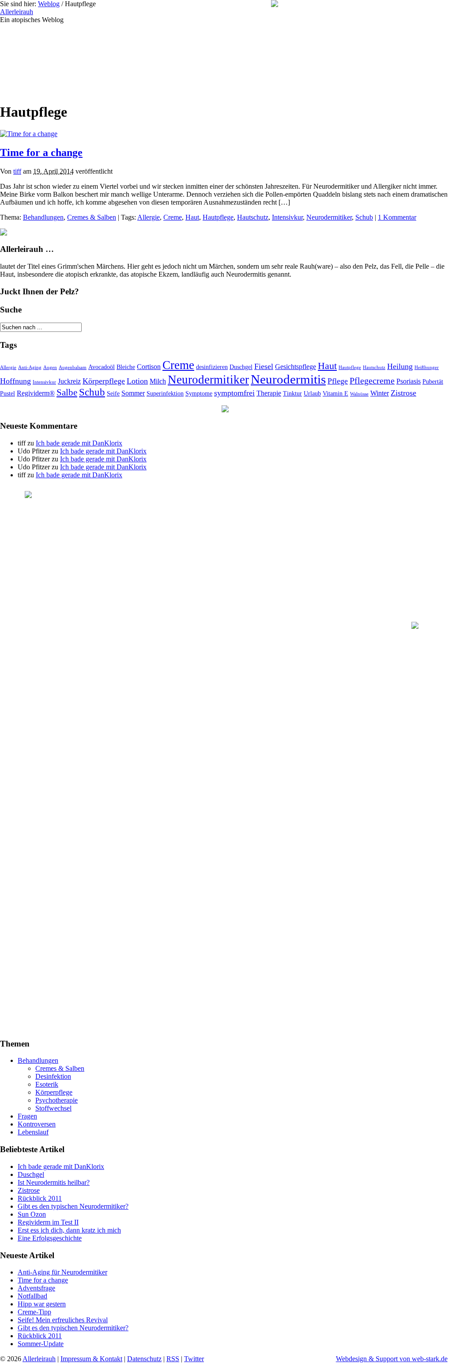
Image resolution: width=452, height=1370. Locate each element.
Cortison (149, 367)
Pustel (7, 393)
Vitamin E (335, 393)
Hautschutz (252, 217)
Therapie (268, 393)
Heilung (400, 366)
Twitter (194, 1358)
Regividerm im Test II (48, 1222)
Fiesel (263, 366)
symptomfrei (234, 392)
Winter (379, 393)
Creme (172, 217)
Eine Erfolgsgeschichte (50, 1238)
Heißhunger (426, 367)
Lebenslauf (33, 1132)
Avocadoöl (101, 367)
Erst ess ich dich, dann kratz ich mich (69, 1230)
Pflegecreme (372, 380)
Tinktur (292, 393)
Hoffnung (15, 381)
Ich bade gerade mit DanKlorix (79, 443)
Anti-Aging (29, 367)
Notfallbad (32, 1296)
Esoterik (46, 1084)
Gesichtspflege (295, 367)
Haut (192, 217)
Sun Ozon (32, 1214)
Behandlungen (43, 217)
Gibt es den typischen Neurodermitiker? (73, 1206)
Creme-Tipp (34, 1312)
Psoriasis (408, 381)
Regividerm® (36, 393)
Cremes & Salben (91, 217)
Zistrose (403, 392)
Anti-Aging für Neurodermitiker (62, 1272)
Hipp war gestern (42, 1304)
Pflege (338, 381)
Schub (364, 217)
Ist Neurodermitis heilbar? (54, 1182)
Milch (158, 381)
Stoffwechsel (53, 1108)
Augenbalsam (73, 367)
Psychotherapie (56, 1100)
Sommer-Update (41, 1343)
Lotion (137, 381)
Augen (50, 367)
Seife (113, 393)
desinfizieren (212, 367)
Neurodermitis (288, 379)
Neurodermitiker (329, 217)
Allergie (148, 217)
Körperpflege (104, 381)
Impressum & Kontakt (91, 1358)
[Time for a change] (28, 133)
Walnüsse (359, 394)
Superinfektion (165, 393)
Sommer (133, 393)
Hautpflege (218, 217)
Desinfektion (53, 1076)
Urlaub (312, 393)
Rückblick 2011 (40, 1198)
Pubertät (432, 381)
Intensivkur (287, 217)
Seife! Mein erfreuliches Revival (63, 1320)
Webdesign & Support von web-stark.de (392, 1358)
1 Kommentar (397, 217)
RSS (172, 1358)
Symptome (198, 393)
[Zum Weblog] (165, 59)
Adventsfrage (36, 1288)
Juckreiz (69, 381)
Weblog (49, 4)
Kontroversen (37, 1124)
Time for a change (41, 152)
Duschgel (241, 367)
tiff (17, 171)
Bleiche (126, 367)
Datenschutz (144, 1358)
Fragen (27, 1116)
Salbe (66, 392)
